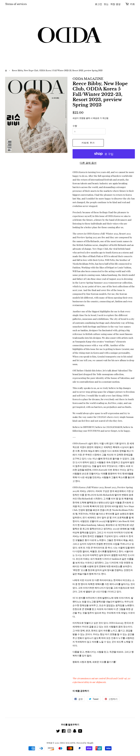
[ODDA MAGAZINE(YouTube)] (80, 731)
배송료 (96, 118)
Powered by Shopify (85, 743)
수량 (75, 125)
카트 (132, 4)
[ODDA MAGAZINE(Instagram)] (69, 731)
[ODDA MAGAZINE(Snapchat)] (74, 731)
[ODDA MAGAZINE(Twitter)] (58, 731)
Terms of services (16, 4)
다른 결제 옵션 (88, 162)
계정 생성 (115, 4)
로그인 (98, 4)
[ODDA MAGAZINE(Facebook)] (64, 731)
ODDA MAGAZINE (67, 743)
